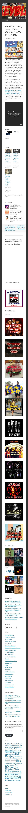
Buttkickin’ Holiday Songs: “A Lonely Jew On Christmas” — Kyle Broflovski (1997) (10, 228)
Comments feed (8, 792)
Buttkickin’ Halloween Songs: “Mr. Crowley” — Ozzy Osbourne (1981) (13, 601)
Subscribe (9, 735)
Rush (19, 775)
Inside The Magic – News (11, 661)
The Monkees (13, 778)
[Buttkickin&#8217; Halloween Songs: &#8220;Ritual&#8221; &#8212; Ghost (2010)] (16, 151)
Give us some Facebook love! (12, 282)
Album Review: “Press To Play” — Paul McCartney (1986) (12, 715)
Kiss (17, 759)
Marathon (18, 761)
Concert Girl (8, 643)
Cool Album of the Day (10, 646)
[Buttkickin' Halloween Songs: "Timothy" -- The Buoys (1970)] (18, 552)
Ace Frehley (12, 745)
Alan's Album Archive (10, 637)
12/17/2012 (12, 38)
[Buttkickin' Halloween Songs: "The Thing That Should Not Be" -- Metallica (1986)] (18, 561)
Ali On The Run (8, 639)
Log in (6, 788)
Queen (17, 771)
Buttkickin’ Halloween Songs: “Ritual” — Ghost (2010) (15, 157)
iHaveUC (7, 659)
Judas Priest (13, 760)
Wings (18, 780)
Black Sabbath (16, 747)
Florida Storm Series (12, 752)
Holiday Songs (14, 195)
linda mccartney (11, 761)
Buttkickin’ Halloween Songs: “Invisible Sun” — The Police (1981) (14, 618)
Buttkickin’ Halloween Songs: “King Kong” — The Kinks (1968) (8, 157)
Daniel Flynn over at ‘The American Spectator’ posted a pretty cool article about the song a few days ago (13, 91)
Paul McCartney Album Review (12, 769)
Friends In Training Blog (10, 656)
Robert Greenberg (9, 674)
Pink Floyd (13, 771)
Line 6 (6, 665)
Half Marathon (12, 755)
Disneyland (9, 750)
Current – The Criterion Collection (12, 648)
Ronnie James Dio (16, 773)
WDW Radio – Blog (9, 684)
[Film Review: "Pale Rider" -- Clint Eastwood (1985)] (18, 589)
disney (9, 749)
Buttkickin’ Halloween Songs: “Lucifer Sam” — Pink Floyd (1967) (13, 696)
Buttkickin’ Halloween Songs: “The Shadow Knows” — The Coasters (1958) (13, 610)
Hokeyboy (7, 38)
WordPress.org (8, 794)
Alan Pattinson (8, 695)
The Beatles (14, 777)
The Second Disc (9, 680)
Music (19, 195)
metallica (7, 763)
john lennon (7, 760)
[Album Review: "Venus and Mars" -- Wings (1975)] (18, 570)
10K (8, 743)
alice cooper (17, 745)
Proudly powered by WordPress (12, 803)
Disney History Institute (10, 650)
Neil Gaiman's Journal (10, 672)
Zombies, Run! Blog (9, 687)
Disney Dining (14, 749)
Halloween (17, 756)
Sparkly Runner (8, 676)
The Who (19, 778)
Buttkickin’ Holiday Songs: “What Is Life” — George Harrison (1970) (16, 212)
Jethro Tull (20, 758)
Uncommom (8, 682)
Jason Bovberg (8, 663)
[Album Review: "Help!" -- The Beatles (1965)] (9, 570)
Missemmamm (8, 667)
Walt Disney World (11, 780)
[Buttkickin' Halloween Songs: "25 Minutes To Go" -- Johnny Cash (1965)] (9, 561)
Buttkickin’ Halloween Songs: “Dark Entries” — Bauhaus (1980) (13, 614)
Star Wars (7, 777)
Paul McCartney (11, 766)
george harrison (12, 754)
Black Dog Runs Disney (10, 641)
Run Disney (11, 774)
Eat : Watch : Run (9, 654)
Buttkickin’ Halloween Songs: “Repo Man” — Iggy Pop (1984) (13, 605)
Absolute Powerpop (9, 635)
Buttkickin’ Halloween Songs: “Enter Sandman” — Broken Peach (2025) (7, 180)
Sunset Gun (8, 678)
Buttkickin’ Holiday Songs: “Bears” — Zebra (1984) (21, 227)
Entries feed (8, 790)
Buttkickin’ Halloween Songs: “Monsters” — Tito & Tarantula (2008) (16, 206)
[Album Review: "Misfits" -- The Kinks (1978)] (18, 580)
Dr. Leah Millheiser (9, 652)
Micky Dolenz (12, 765)
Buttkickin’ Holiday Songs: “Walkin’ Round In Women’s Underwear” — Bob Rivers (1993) (16, 219)
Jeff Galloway (13, 758)
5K (5, 743)
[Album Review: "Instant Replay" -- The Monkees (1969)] (9, 580)
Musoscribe (7, 669)
